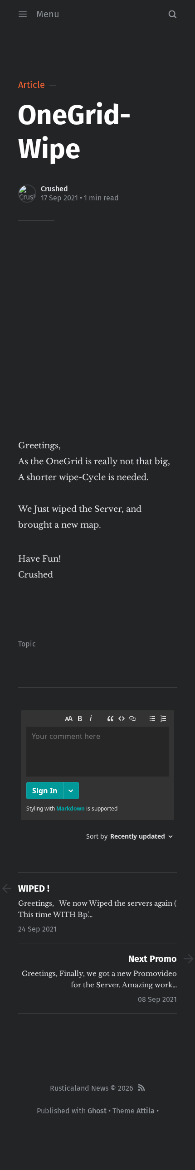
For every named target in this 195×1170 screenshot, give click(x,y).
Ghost (97, 1111)
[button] (172, 14)
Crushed (54, 188)
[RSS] (141, 1088)
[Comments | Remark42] (97, 778)
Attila (145, 1111)
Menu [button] (47, 14)
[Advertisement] (97, 335)
